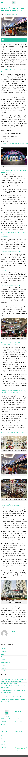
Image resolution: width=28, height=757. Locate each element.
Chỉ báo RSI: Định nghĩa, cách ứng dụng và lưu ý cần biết (13, 700)
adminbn (15, 14)
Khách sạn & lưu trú (6, 662)
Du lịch (3, 659)
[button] (2, 2)
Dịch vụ (3, 657)
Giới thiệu (17, 716)
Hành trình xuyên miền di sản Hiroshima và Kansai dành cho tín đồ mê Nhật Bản (13, 696)
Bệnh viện (4, 651)
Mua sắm (4, 668)
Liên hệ (17, 719)
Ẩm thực (3, 648)
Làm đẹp (3, 665)
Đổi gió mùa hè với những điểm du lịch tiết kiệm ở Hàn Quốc (13, 691)
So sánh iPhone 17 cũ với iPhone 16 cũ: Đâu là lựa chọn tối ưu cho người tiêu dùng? (14, 680)
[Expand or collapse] (25, 40)
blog (2, 654)
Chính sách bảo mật (20, 721)
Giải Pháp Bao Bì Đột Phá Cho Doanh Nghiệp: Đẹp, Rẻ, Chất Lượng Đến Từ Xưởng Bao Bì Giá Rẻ (13, 685)
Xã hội (3, 671)
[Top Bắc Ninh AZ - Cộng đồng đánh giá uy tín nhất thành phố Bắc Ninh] (14, 2)
